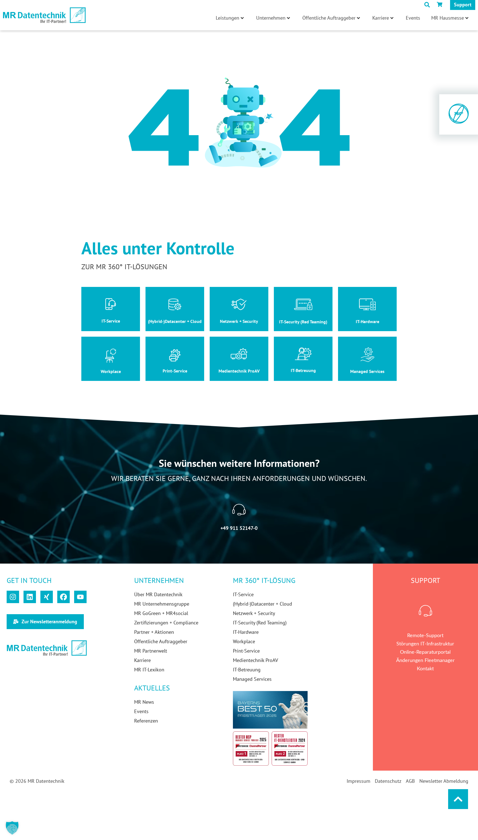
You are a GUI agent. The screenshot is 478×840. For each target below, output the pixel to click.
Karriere (380, 18)
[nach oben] (458, 799)
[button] (12, 828)
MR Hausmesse (447, 18)
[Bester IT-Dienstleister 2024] (290, 748)
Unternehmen (270, 18)
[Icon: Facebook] (63, 597)
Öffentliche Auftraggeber (328, 18)
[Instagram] (13, 597)
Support (462, 4)
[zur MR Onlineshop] (440, 4)
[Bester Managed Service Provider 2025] (251, 748)
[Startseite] (44, 15)
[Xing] (46, 597)
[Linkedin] (30, 597)
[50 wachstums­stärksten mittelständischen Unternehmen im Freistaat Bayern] (270, 710)
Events (413, 18)
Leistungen (227, 18)
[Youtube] (80, 597)
